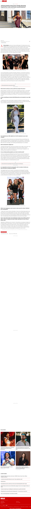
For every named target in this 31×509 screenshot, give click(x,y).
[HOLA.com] (15, 498)
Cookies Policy (17, 506)
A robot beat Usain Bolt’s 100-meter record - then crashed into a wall (11, 479)
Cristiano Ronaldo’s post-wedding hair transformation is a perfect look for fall (13, 488)
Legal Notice (10, 506)
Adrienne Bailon (6, 45)
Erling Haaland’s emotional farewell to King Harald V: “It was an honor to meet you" (14, 491)
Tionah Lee (2, 40)
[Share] (29, 41)
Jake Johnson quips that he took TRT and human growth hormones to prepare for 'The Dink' (23, 448)
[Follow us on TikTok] (6, 505)
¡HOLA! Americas (3, 502)
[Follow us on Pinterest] (5, 505)
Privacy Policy (4, 506)
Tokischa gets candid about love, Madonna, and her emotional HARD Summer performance (7, 448)
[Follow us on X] (2, 505)
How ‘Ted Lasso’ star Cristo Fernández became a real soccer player (7, 467)
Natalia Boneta (3, 481)
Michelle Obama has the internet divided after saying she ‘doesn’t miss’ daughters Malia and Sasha (15, 486)
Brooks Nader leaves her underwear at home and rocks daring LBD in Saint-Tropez (14, 483)
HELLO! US (17, 501)
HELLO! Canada (18, 502)
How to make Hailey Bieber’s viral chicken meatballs (9, 493)
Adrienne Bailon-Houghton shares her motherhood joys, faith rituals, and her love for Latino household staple (23, 467)
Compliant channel (24, 506)
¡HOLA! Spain (2, 501)
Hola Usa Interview (13, 233)
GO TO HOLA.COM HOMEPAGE (16, 508)
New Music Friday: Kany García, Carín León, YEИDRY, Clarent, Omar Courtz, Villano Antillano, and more (14, 476)
